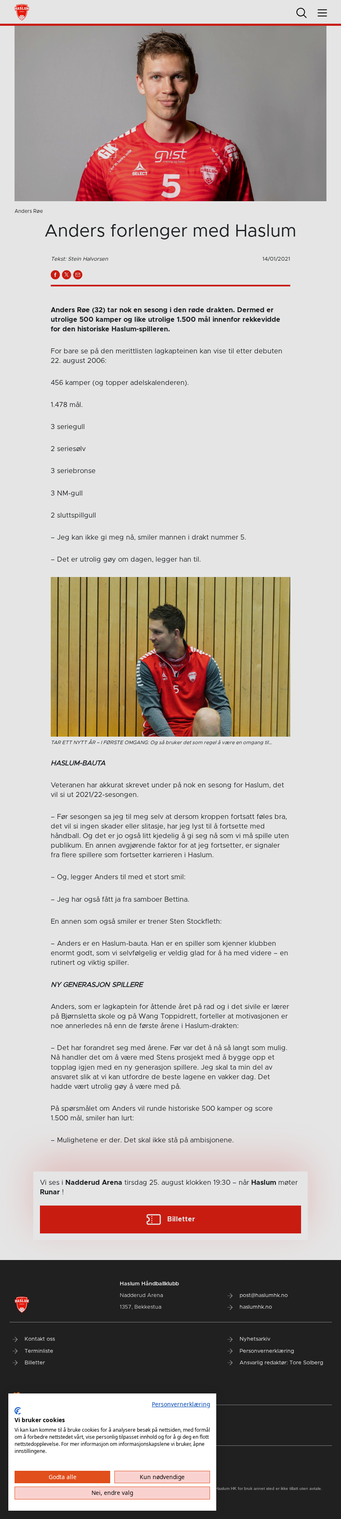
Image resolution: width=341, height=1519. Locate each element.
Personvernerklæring (181, 1404)
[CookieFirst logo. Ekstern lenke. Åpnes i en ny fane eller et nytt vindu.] (18, 1411)
